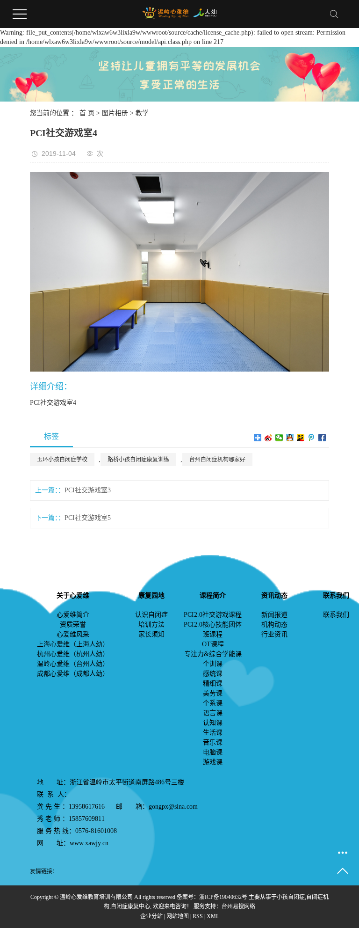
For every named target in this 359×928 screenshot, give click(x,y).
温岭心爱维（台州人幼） (73, 663)
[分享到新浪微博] (269, 437)
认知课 (213, 722)
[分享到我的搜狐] (301, 437)
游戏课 (213, 762)
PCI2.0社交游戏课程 (213, 614)
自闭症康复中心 (130, 906)
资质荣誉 (73, 624)
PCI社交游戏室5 (88, 517)
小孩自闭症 (291, 897)
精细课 (213, 683)
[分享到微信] (279, 437)
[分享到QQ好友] (290, 437)
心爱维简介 (73, 614)
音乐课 (213, 742)
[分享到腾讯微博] (312, 437)
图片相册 (115, 113)
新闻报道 (274, 614)
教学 (142, 113)
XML (213, 916)
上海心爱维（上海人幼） (73, 644)
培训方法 (151, 624)
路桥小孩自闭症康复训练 (138, 459)
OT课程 (213, 644)
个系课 (213, 703)
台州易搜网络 (238, 906)
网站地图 (177, 916)
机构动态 (274, 624)
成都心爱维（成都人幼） (73, 673)
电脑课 (213, 752)
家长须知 (151, 634)
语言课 (213, 712)
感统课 (213, 673)
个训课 (213, 663)
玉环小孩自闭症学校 (62, 459)
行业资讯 (274, 634)
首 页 (86, 113)
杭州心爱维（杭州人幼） (73, 654)
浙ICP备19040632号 (223, 897)
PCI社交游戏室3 (88, 490)
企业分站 (151, 916)
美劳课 (213, 693)
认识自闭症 (151, 614)
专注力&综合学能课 (213, 654)
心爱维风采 (73, 634)
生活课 (213, 732)
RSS (198, 916)
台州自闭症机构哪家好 (217, 459)
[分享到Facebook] (322, 437)
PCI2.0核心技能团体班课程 (213, 629)
